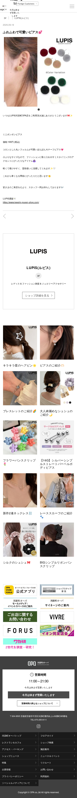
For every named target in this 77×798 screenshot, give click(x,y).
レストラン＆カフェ (11, 742)
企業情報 (6, 769)
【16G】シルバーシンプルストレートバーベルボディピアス (56, 463)
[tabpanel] (38, 72)
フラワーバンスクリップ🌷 (19, 462)
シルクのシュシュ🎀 (17, 562)
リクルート (45, 762)
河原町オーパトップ (11, 735)
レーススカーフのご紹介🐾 (56, 515)
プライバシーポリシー (12, 776)
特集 (4, 762)
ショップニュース (10, 755)
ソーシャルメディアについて (16, 782)
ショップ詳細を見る (37, 295)
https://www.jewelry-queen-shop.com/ (21, 202)
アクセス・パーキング (12, 749)
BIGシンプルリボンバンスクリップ (56, 564)
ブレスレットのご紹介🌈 (20, 411)
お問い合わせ (46, 769)
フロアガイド (46, 735)
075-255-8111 (41, 719)
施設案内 (44, 749)
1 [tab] (38, 109)
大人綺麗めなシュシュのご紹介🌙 (56, 413)
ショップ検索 (46, 742)
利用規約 (44, 776)
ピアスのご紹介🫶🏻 (52, 365)
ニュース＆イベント (50, 755)
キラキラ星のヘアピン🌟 (20, 365)
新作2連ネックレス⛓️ (17, 513)
